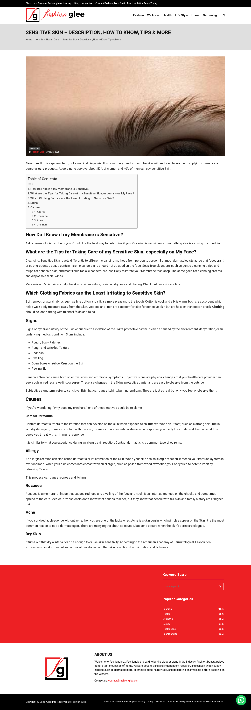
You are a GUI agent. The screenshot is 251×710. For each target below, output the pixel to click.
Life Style (181, 15)
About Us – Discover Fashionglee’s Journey (49, 3)
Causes (35, 207)
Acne (40, 220)
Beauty (166, 624)
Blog (76, 3)
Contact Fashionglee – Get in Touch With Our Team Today (126, 3)
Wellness (153, 15)
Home (195, 15)
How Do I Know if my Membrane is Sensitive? (59, 189)
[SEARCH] (220, 586)
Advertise (87, 3)
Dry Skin (42, 224)
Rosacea (42, 216)
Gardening (210, 15)
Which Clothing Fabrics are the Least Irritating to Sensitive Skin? (72, 198)
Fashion (138, 15)
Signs (34, 202)
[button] (241, 700)
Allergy (41, 212)
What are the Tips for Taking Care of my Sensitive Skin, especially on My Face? (82, 193)
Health (167, 15)
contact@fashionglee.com (123, 680)
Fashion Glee (38, 152)
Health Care (34, 148)
